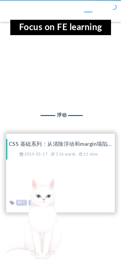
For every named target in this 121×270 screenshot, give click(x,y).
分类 (39, 9)
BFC (22, 203)
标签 (88, 9)
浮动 (34, 203)
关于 (111, 9)
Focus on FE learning (60, 27)
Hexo (53, 243)
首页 (14, 9)
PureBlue (88, 243)
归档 (63, 9)
